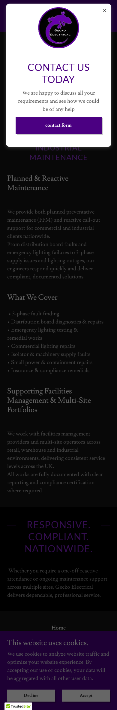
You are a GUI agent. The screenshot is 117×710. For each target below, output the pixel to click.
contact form (58, 125)
